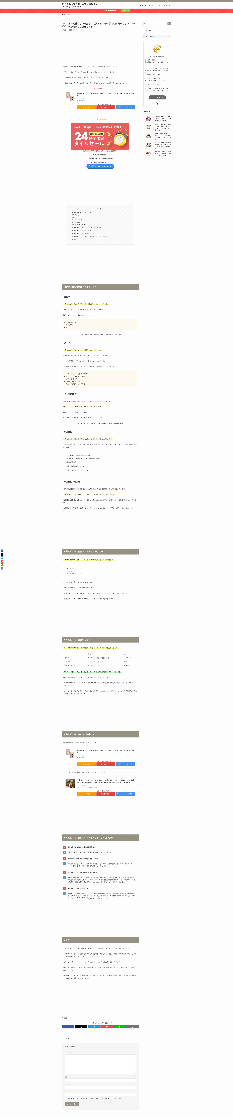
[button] (68, 1026)
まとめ (74, 240)
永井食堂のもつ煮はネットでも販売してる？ (86, 227)
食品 (71, 30)
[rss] (165, 1)
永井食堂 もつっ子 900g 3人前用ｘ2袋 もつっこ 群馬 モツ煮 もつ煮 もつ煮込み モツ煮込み (106, 94)
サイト (67, 1091)
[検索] (170, 1)
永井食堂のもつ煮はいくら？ (81, 230)
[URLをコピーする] (132, 1026)
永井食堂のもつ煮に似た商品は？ (83, 233)
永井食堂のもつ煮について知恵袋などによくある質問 (89, 236)
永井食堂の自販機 (80, 224)
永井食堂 (77, 222)
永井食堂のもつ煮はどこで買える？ (83, 212)
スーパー (77, 217)
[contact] (167, 1)
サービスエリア (79, 219)
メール (67, 1084)
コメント (68, 1053)
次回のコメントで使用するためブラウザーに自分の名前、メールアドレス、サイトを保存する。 (94, 1098)
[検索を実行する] (169, 23)
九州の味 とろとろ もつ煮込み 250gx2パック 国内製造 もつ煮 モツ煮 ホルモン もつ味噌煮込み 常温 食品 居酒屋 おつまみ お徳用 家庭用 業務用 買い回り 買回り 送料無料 (105, 781)
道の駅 (77, 215)
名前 (67, 1077)
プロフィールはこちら (157, 97)
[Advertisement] (100, 49)
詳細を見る (125, 10)
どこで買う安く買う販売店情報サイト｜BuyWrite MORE (80, 5)
